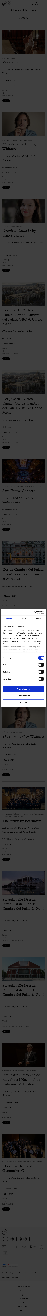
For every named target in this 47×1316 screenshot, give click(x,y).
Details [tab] (23, 619)
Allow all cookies (23, 689)
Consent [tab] (8, 619)
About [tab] (38, 619)
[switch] (41, 665)
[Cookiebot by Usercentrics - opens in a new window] (34, 612)
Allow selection (23, 695)
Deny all (23, 702)
